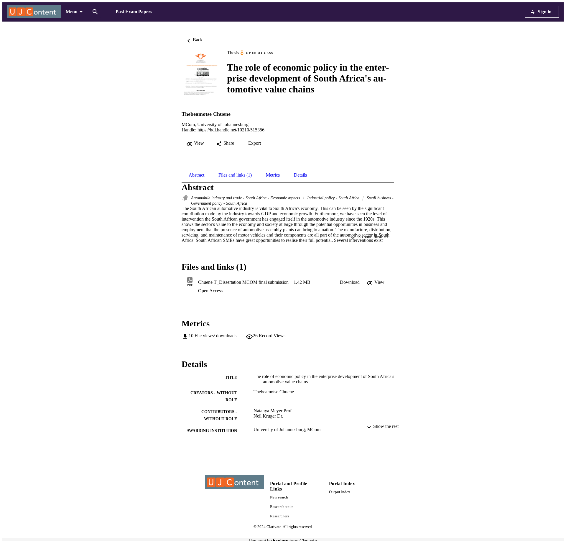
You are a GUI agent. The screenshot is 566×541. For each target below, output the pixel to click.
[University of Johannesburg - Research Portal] (34, 12)
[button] (349, 282)
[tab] (196, 175)
